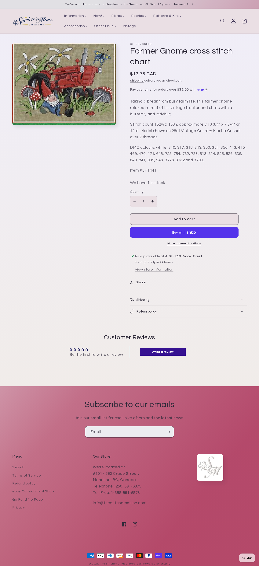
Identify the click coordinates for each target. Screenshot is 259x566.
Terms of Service (26, 475)
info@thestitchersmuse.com (120, 503)
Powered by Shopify (156, 563)
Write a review (163, 351)
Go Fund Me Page (27, 499)
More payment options (184, 243)
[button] (222, 21)
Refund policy (23, 483)
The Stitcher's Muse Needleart (121, 563)
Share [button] (141, 282)
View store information (154, 269)
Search (18, 467)
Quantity (136, 192)
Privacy (18, 507)
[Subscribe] (168, 432)
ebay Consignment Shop (33, 491)
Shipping (137, 80)
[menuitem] (75, 16)
